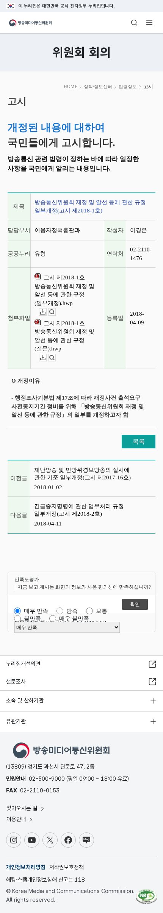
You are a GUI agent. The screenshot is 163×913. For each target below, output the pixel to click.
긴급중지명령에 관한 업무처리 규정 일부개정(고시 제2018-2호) (79, 510)
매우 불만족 (74, 618)
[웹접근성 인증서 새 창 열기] (146, 893)
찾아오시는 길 (22, 808)
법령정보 (128, 86)
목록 (139, 441)
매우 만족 (36, 611)
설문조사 (16, 681)
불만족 (32, 618)
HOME (70, 86)
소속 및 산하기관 (25, 700)
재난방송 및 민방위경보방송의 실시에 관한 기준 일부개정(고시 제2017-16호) (82, 474)
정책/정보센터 (98, 86)
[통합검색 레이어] (134, 22)
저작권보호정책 (66, 867)
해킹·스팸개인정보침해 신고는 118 (45, 879)
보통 (101, 611)
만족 (72, 611)
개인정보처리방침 (25, 867)
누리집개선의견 (23, 663)
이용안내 (17, 819)
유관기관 (16, 721)
